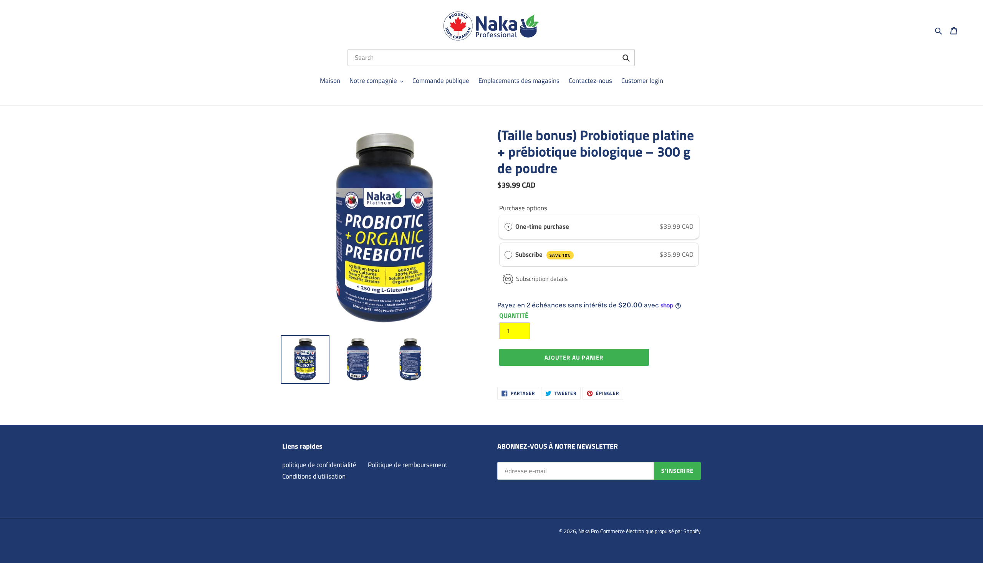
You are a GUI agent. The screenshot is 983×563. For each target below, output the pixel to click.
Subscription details (542, 278)
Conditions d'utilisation (314, 476)
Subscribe (542, 254)
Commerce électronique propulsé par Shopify (650, 531)
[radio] (508, 226)
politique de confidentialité (319, 465)
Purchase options (523, 208)
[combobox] (491, 57)
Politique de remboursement (407, 465)
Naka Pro (588, 531)
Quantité (513, 315)
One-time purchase (542, 226)
